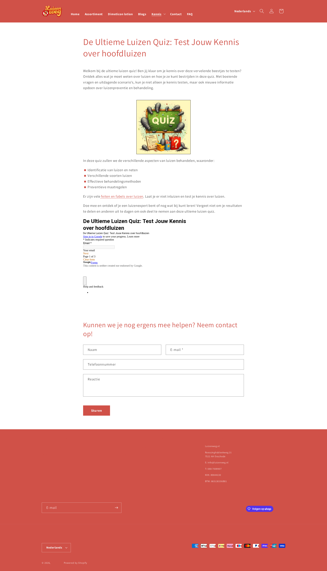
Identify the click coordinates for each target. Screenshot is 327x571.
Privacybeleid (52, 462)
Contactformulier (55, 483)
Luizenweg (57, 562)
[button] (158, 14)
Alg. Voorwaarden (55, 454)
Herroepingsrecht (55, 469)
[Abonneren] (116, 508)
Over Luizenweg (54, 447)
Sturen (96, 410)
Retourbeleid (52, 476)
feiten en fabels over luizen (121, 196)
